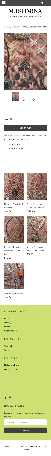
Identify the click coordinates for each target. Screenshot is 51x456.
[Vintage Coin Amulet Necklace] (25, 61)
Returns (7, 326)
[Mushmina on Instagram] (10, 398)
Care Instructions (11, 331)
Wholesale (8, 346)
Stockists (7, 350)
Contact (7, 318)
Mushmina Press (10, 369)
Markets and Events (12, 365)
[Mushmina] (25, 13)
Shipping (7, 322)
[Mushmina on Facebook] (5, 398)
